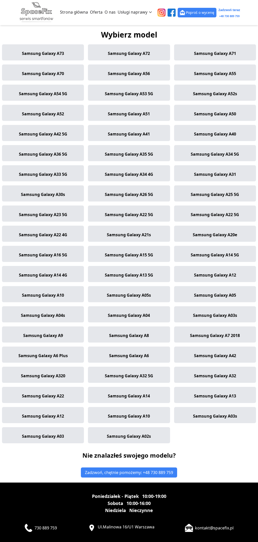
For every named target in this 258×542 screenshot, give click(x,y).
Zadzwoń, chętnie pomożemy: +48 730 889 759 (129, 472)
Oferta (96, 12)
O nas (110, 12)
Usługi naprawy (132, 12)
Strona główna (74, 12)
